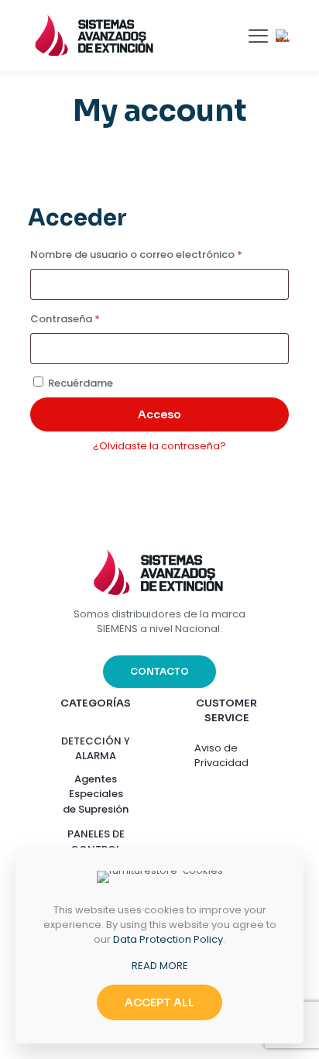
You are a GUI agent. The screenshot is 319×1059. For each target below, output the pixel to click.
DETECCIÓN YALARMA (95, 749)
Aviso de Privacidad (221, 755)
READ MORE (160, 965)
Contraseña (94, 318)
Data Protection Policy (168, 939)
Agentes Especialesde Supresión (96, 794)
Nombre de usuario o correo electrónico (159, 254)
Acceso (159, 414)
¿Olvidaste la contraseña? (159, 445)
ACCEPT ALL (159, 1002)
